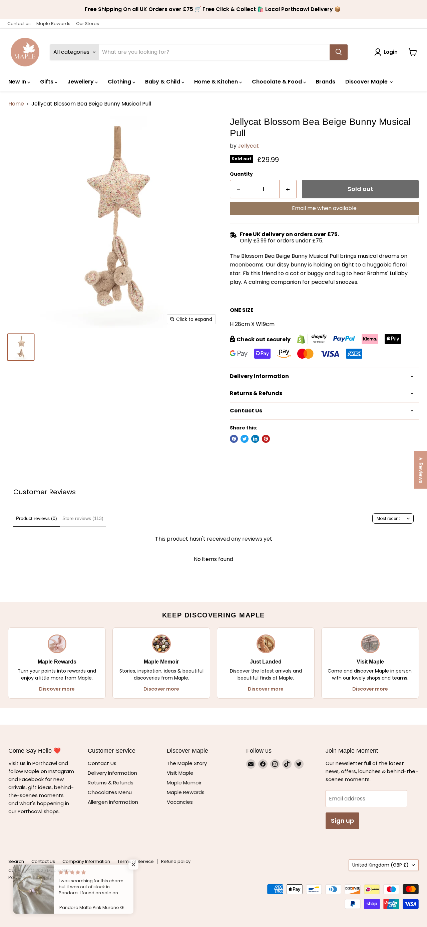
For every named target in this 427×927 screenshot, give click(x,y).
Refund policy (175, 861)
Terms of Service (135, 861)
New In (17, 81)
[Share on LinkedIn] (255, 439)
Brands (325, 81)
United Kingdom (380, 865)
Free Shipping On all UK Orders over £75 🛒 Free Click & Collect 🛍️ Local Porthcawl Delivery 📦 (213, 9)
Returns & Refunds (110, 782)
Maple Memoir (184, 782)
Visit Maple (180, 772)
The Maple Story (187, 763)
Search (16, 861)
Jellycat (248, 146)
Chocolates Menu (110, 792)
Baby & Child (163, 81)
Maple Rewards (53, 23)
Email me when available (324, 208)
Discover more (57, 689)
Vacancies (180, 801)
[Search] (339, 52)
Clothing (120, 81)
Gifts (47, 81)
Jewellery (81, 81)
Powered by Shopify (30, 877)
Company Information (86, 861)
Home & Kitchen (216, 81)
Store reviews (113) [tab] (82, 518)
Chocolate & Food (277, 81)
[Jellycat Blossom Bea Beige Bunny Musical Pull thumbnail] (21, 347)
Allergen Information (113, 801)
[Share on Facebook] (234, 439)
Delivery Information (112, 772)
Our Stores (87, 23)
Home (16, 104)
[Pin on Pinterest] (266, 439)
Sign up (342, 820)
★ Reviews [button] (421, 470)
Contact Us (102, 763)
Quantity (241, 174)
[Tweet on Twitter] (245, 439)
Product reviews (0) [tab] (36, 518)
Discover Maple (367, 81)
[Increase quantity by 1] (288, 189)
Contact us (19, 23)
